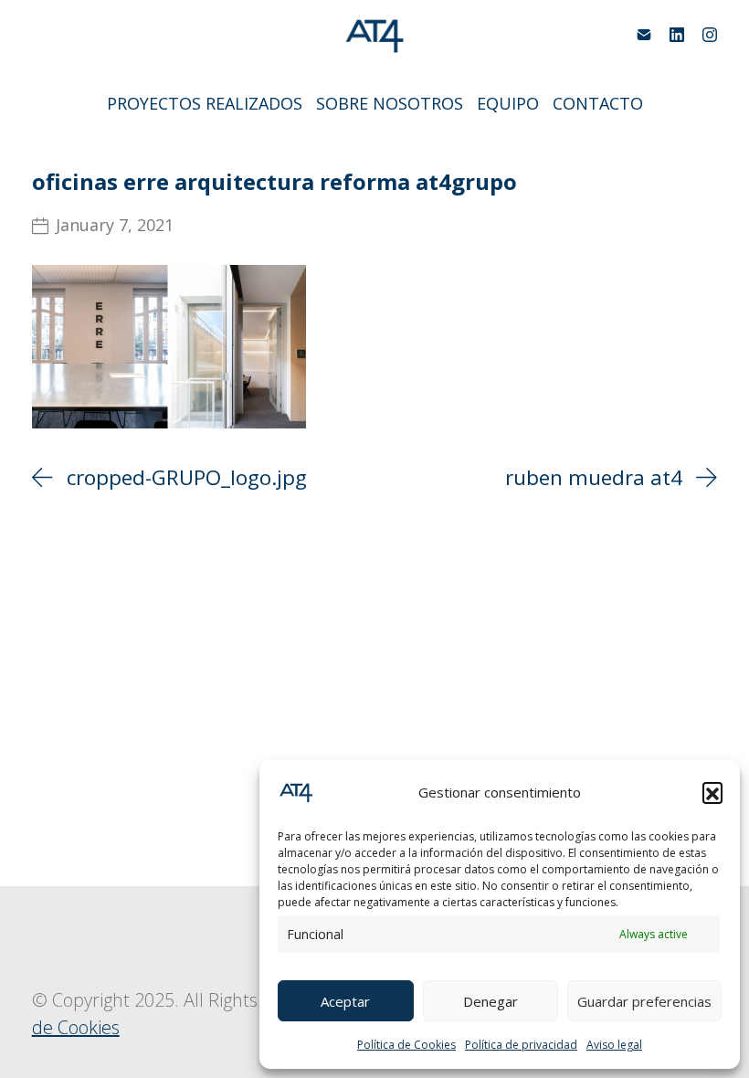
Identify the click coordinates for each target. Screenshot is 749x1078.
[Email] (644, 34)
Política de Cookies (406, 1044)
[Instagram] (709, 34)
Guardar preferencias (644, 1001)
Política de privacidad (521, 1044)
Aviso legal (614, 1044)
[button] (712, 792)
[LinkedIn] (677, 34)
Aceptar (345, 1001)
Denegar (490, 1001)
